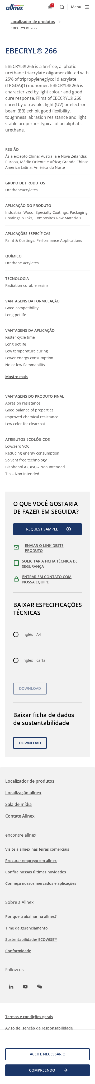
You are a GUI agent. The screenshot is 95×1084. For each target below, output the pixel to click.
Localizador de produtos (33, 21)
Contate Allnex (20, 816)
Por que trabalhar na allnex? (30, 916)
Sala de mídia (18, 804)
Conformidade (18, 950)
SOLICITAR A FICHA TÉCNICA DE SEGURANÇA (50, 564)
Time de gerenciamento (26, 928)
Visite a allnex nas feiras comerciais (37, 849)
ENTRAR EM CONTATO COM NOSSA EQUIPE (47, 579)
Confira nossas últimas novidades (35, 871)
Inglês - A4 (31, 634)
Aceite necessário (47, 1053)
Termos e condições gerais (29, 1016)
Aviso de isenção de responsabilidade (39, 1028)
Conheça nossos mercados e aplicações (40, 883)
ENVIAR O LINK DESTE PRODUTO (44, 548)
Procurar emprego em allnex (31, 860)
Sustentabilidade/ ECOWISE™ (31, 939)
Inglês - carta (33, 660)
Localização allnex (23, 793)
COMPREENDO (42, 1070)
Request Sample (42, 529)
